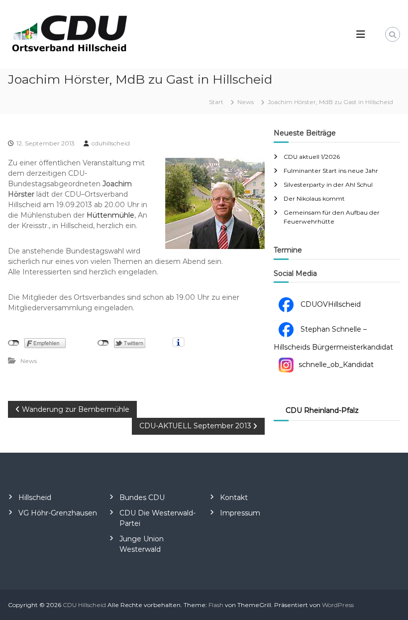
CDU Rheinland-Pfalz (322, 410)
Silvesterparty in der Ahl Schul (328, 184)
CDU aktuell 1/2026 (312, 156)
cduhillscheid (111, 143)
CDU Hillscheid (84, 605)
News (245, 102)
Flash (215, 605)
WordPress (338, 605)
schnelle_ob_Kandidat (336, 364)
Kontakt (234, 497)
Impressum (240, 512)
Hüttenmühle (110, 215)
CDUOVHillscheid (330, 304)
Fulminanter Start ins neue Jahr (331, 170)
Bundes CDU (142, 497)
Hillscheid (34, 497)
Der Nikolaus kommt (314, 198)
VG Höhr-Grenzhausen (57, 512)
